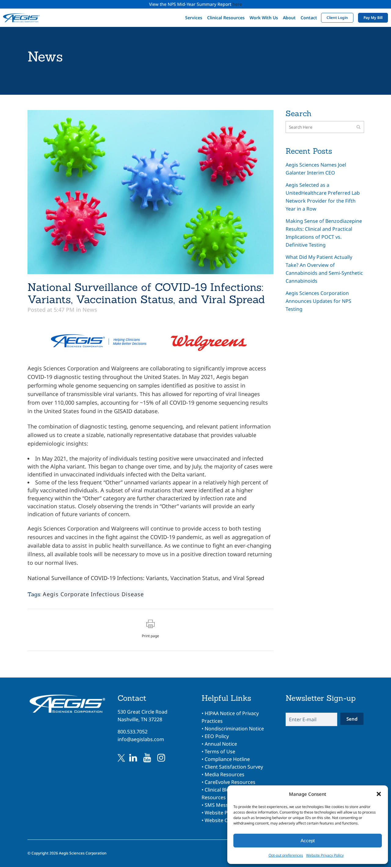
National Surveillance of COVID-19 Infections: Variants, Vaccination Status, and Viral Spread (145, 578)
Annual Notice (221, 743)
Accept (308, 840)
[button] (379, 794)
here (237, 4)
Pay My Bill (373, 17)
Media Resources (224, 774)
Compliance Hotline (227, 759)
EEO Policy (217, 736)
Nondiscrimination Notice (234, 728)
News (89, 309)
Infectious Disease (117, 594)
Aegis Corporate (66, 594)
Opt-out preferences (286, 855)
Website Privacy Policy (325, 855)
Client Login (337, 17)
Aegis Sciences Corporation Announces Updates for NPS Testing (318, 301)
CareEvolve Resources (230, 782)
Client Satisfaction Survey (234, 766)
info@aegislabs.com (141, 739)
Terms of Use (220, 751)
